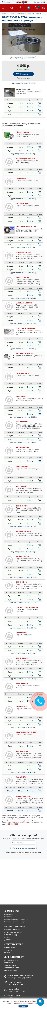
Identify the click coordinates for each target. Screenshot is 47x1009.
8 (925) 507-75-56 (16, 984)
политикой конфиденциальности (28, 854)
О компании (9, 914)
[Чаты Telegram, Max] (40, 1002)
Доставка (7, 940)
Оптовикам (8, 950)
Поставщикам (9, 947)
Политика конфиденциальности (16, 919)
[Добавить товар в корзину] (39, 103)
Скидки (7, 952)
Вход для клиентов (11, 960)
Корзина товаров (10, 970)
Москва (7, 2)
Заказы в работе (10, 965)
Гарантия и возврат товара (14, 922)
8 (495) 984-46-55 (16, 982)
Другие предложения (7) (23, 349)
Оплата (7, 937)
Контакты (8, 917)
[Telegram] (28, 9)
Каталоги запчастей (12, 930)
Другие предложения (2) (23, 442)
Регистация (8, 963)
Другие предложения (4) (23, 323)
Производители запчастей (14, 932)
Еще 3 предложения (23, 83)
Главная (5, 13)
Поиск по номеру (10, 935)
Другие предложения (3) (23, 199)
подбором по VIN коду (20, 822)
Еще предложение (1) (23, 154)
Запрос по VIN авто (11, 968)
